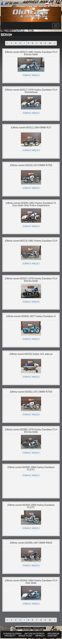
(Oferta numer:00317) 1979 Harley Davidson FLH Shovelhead (31, 90)
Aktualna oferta (34, 633)
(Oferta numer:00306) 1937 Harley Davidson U (31, 316)
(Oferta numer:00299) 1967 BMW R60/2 (31, 542)
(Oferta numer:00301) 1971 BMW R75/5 (31, 391)
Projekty (10, 635)
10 (50, 43)
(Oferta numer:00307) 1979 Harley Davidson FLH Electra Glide (31, 279)
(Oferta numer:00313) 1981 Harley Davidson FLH (31, 240)
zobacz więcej (31, 75)
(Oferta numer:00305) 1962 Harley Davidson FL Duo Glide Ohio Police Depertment (31, 204)
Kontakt (52, 635)
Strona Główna (12, 633)
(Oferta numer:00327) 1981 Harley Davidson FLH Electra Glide (31, 53)
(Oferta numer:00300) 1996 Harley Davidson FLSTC (31, 468)
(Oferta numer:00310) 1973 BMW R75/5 (31, 165)
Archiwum (53, 633)
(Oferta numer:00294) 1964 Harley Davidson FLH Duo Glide (31, 581)
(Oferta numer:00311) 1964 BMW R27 (31, 127)
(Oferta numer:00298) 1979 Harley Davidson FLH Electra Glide (31, 430)
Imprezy (40, 635)
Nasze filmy (25, 635)
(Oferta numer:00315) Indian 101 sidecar (31, 354)
